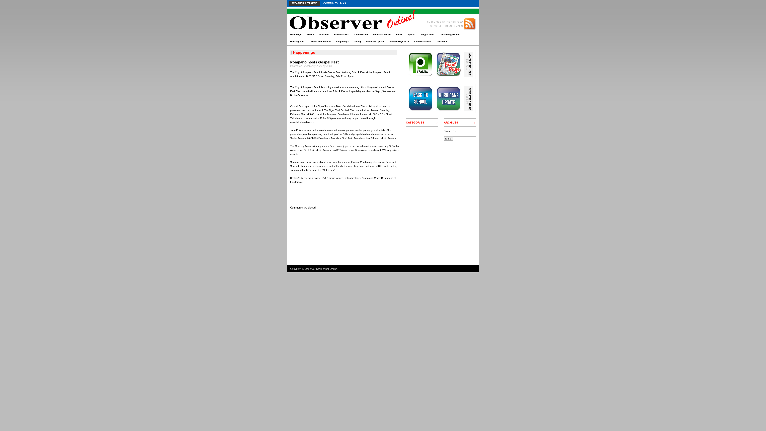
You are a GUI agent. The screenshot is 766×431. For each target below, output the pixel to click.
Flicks (399, 34)
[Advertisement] (337, 193)
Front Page (295, 34)
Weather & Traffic (304, 3)
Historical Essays (382, 34)
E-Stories (324, 34)
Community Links (334, 3)
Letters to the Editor (320, 41)
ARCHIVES (451, 122)
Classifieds (441, 41)
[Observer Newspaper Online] (326, 16)
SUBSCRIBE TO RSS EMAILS (446, 26)
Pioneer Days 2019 (399, 41)
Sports (411, 34)
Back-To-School (422, 41)
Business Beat (341, 34)
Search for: (450, 131)
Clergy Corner (427, 34)
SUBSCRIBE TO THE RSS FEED (445, 21)
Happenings (342, 41)
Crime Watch (361, 34)
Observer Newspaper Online (321, 268)
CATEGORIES (415, 122)
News (310, 34)
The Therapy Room (449, 34)
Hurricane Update (375, 41)
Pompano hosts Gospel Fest (314, 62)
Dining (357, 41)
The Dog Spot (297, 41)
